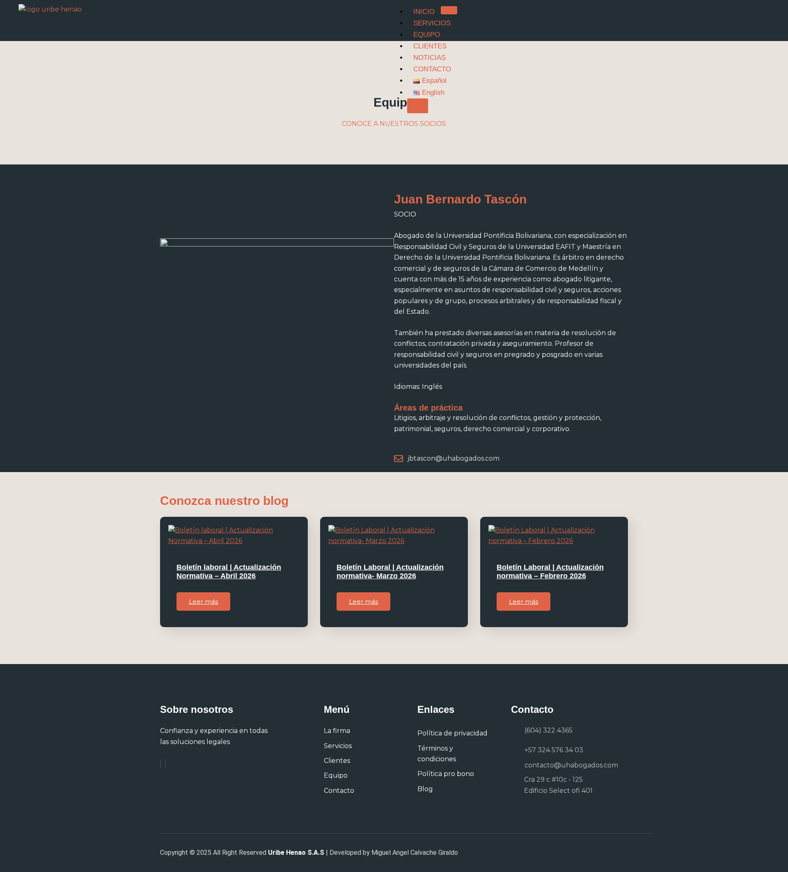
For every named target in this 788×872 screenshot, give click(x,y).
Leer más (203, 601)
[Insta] (160, 764)
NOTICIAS (429, 58)
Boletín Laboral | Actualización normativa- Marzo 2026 (390, 571)
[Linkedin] (165, 764)
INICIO (424, 12)
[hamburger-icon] (449, 10)
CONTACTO (432, 69)
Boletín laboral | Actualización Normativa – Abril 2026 (228, 571)
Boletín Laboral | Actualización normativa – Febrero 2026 (550, 571)
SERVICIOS (432, 23)
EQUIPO (426, 35)
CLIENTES (430, 46)
